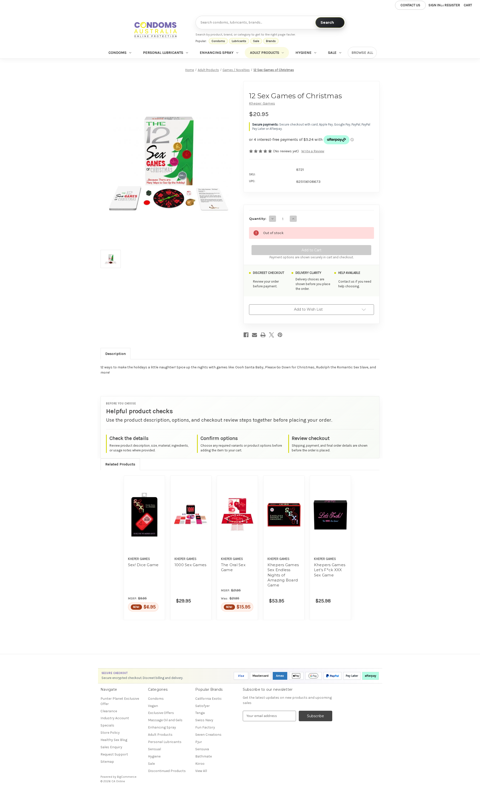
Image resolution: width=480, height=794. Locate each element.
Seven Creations (208, 734)
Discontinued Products (167, 771)
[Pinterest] (280, 334)
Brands (271, 41)
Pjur (198, 742)
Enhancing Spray (217, 52)
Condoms (218, 41)
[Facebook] (246, 334)
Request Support (114, 754)
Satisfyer (202, 706)
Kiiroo (199, 763)
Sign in (434, 5)
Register (452, 5)
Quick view (145, 515)
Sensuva (202, 749)
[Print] (263, 334)
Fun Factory (205, 727)
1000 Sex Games (190, 564)
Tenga (200, 713)
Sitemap (107, 761)
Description (115, 353)
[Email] (254, 334)
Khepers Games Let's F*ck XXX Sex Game (329, 569)
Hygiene (304, 52)
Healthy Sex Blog (113, 740)
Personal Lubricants (163, 52)
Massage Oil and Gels (165, 720)
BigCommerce (126, 776)
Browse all (362, 52)
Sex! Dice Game (143, 564)
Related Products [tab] (120, 464)
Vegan (153, 706)
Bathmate (203, 756)
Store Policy (110, 732)
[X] (271, 334)
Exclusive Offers (161, 713)
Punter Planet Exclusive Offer (119, 701)
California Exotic (208, 698)
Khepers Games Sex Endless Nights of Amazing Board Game (283, 574)
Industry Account (114, 718)
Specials (107, 725)
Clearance (108, 711)
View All (201, 771)
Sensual (154, 749)
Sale (256, 41)
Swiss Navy (204, 720)
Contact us (410, 5)
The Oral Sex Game (233, 567)
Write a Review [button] (312, 151)
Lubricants (239, 41)
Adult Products (264, 52)
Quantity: (257, 219)
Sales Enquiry (111, 747)
